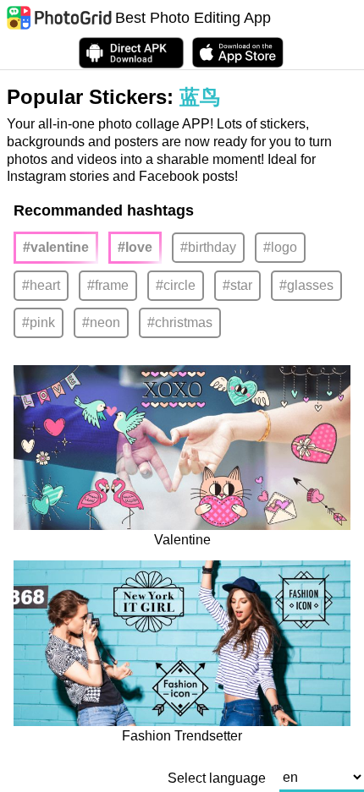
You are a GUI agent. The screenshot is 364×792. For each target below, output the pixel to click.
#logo (280, 247)
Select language (217, 778)
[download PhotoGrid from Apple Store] (238, 52)
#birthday (208, 247)
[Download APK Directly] (131, 52)
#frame (108, 285)
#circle (176, 285)
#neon (101, 322)
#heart (41, 285)
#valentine (56, 247)
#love (135, 247)
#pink (38, 322)
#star (237, 285)
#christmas (179, 322)
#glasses (306, 285)
